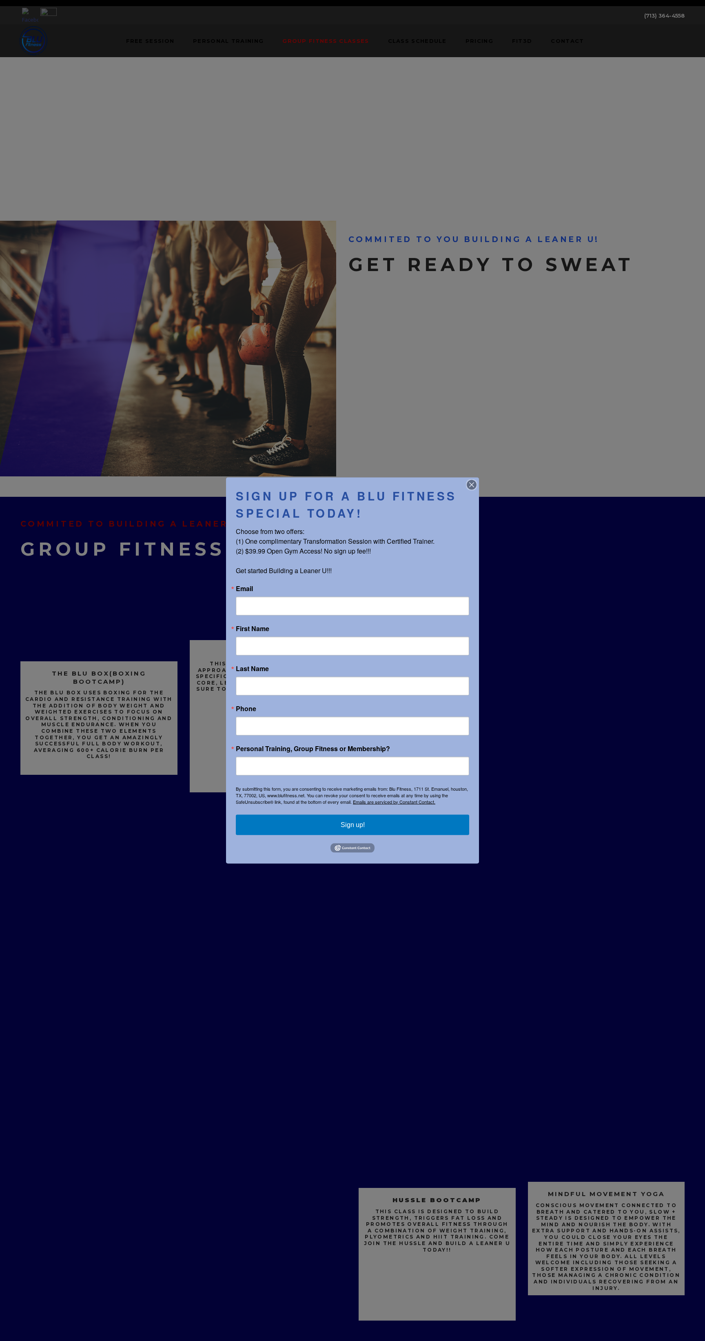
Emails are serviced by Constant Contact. (394, 801)
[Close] (472, 484)
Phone (246, 708)
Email (244, 588)
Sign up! (353, 824)
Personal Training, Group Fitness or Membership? (313, 748)
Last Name (252, 668)
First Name (252, 628)
